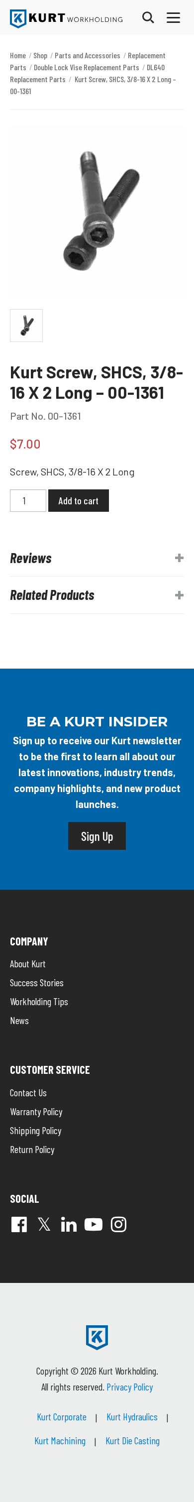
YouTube (93, 1224)
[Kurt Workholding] (66, 18)
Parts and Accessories (87, 55)
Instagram (118, 1224)
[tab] (97, 558)
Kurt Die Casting (132, 1440)
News (19, 1020)
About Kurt (28, 963)
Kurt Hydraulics (132, 1416)
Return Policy (32, 1149)
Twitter (44, 1224)
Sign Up (97, 835)
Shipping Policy (35, 1130)
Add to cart (78, 500)
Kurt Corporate (62, 1416)
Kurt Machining (60, 1440)
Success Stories (37, 982)
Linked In (69, 1224)
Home (18, 55)
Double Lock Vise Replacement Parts (86, 67)
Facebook (19, 1224)
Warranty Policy (36, 1111)
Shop (40, 55)
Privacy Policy (129, 1386)
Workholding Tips (39, 1001)
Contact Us (28, 1092)
